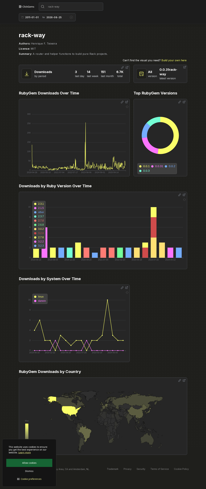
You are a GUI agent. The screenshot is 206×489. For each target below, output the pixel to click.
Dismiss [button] (29, 471)
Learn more (24, 452)
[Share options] (122, 67)
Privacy (127, 469)
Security (141, 469)
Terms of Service (159, 469)
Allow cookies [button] (29, 462)
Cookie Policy (181, 469)
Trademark (112, 469)
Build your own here (174, 60)
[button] (29, 479)
